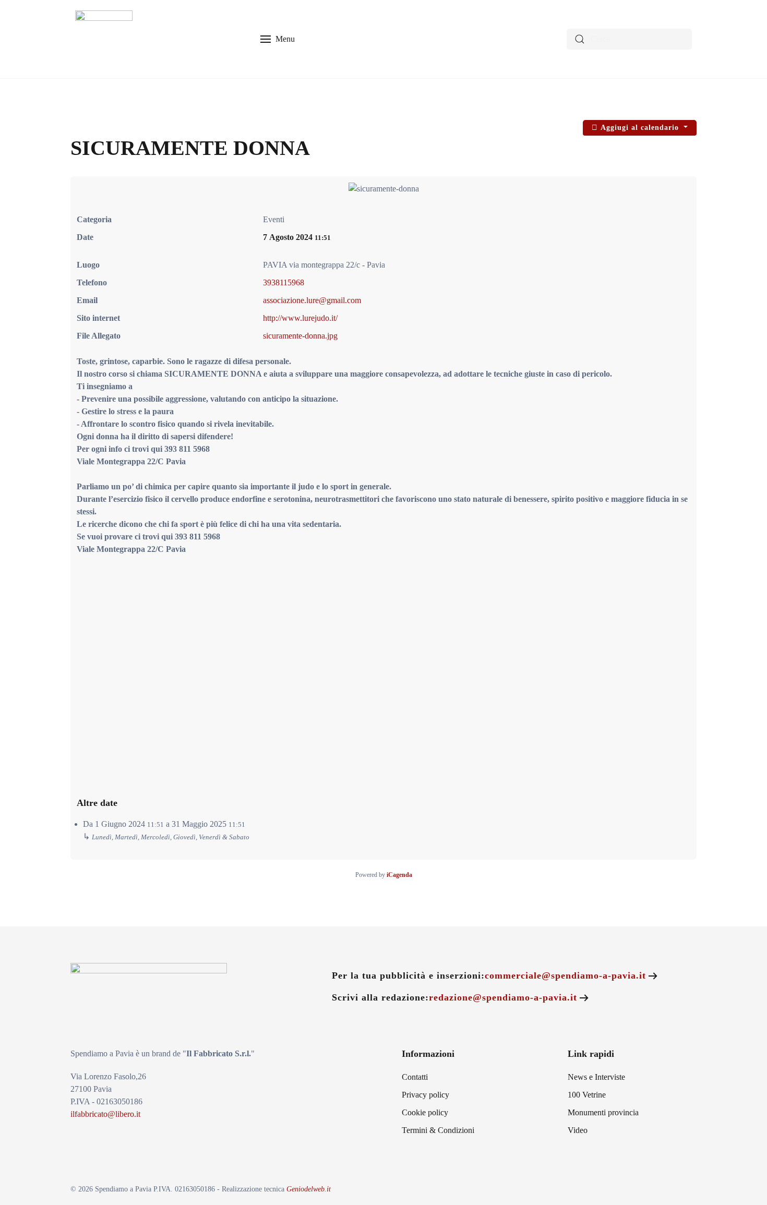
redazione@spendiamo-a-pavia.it (503, 997)
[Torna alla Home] (104, 39)
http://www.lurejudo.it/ (300, 318)
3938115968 (283, 282)
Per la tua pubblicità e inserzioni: (489, 975)
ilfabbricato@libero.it (105, 1114)
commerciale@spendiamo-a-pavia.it (565, 975)
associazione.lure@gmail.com (312, 300)
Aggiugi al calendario (639, 127)
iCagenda (399, 874)
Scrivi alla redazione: (454, 997)
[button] (278, 39)
